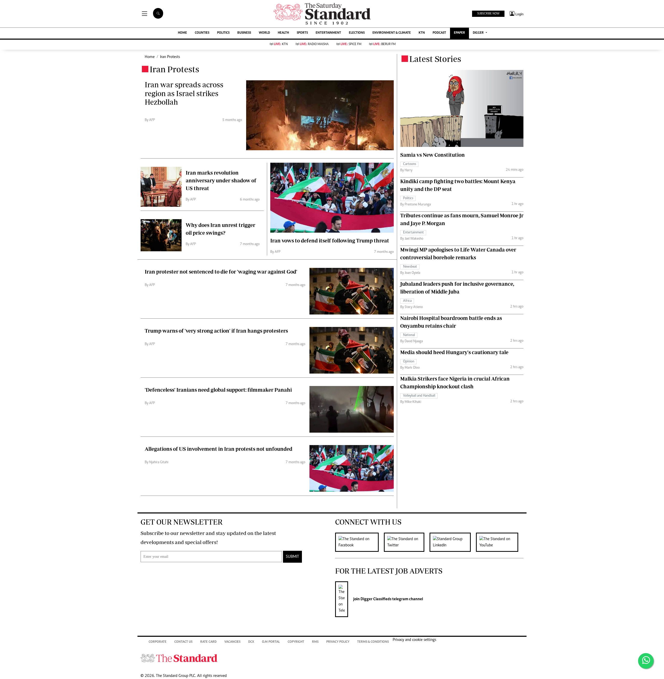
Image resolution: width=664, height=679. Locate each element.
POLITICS (223, 33)
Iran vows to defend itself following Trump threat (329, 241)
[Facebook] (359, 542)
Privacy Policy (337, 642)
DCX (251, 642)
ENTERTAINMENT (328, 33)
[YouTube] (499, 542)
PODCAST (439, 33)
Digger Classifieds (375, 599)
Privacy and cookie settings (414, 640)
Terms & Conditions (373, 642)
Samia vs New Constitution (432, 155)
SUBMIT (292, 557)
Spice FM (351, 44)
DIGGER (479, 33)
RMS (315, 642)
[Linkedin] (453, 542)
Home (150, 57)
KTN (422, 33)
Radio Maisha (314, 44)
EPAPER (459, 33)
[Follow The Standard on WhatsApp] (646, 661)
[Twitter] (407, 542)
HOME (182, 33)
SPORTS (302, 33)
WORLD (264, 33)
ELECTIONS (357, 33)
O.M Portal (271, 642)
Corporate (158, 642)
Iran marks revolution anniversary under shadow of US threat (221, 180)
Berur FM (384, 44)
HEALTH (283, 33)
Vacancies (232, 642)
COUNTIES (202, 33)
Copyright (296, 642)
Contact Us (183, 642)
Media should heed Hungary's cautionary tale (454, 352)
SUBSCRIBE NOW (488, 13)
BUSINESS (244, 33)
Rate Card (208, 642)
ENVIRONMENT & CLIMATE (391, 33)
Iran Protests (170, 57)
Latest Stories (435, 58)
